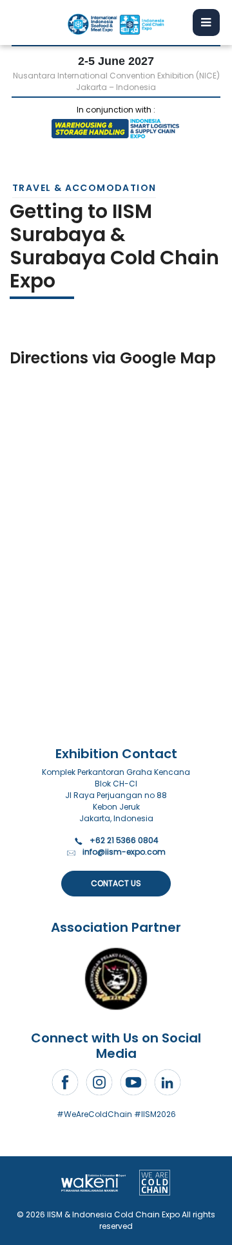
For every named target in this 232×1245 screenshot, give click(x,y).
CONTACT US (116, 883)
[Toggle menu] (206, 22)
